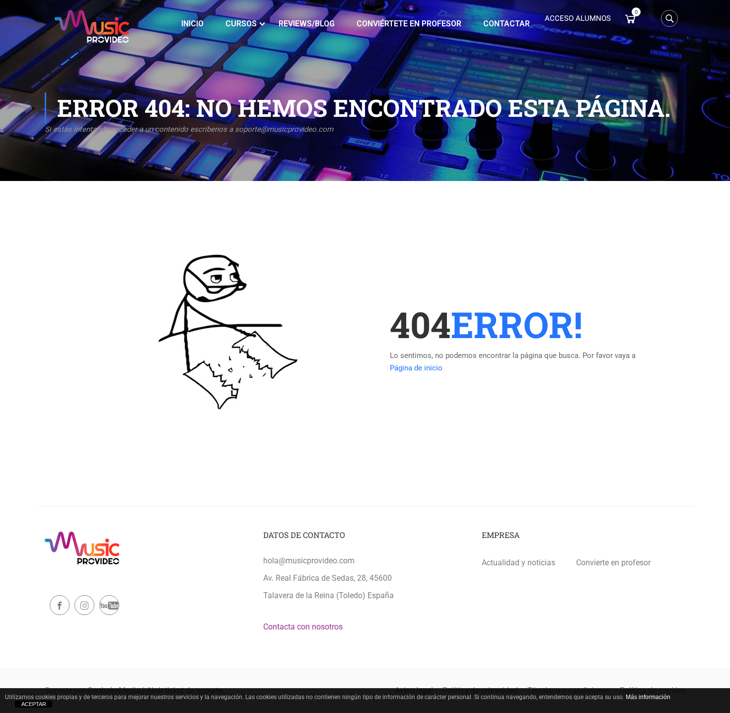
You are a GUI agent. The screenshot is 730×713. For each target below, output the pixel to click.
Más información (648, 697)
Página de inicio (416, 367)
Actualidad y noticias (518, 562)
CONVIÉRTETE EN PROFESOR (409, 23)
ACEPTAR (33, 704)
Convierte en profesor (613, 562)
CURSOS (241, 23)
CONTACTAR (506, 23)
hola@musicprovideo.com (309, 560)
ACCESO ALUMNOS (578, 18)
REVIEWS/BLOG (307, 23)
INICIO (192, 23)
